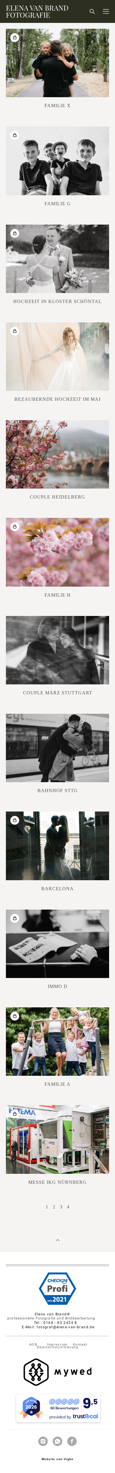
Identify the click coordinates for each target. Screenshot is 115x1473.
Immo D (58, 986)
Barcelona (57, 888)
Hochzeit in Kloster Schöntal (57, 301)
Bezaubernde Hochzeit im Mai (57, 399)
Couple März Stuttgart (57, 692)
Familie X (58, 105)
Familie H (58, 594)
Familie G (58, 203)
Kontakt (81, 1344)
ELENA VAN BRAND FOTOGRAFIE (37, 11)
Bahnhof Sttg (57, 790)
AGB (34, 1344)
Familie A (57, 1084)
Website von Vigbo (57, 1459)
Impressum (57, 1344)
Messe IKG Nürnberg (57, 1182)
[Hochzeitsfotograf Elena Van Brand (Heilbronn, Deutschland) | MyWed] (57, 1384)
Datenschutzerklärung (57, 1347)
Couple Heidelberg (57, 496)
